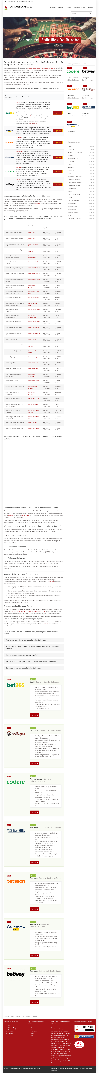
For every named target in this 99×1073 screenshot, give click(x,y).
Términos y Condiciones (72, 1069)
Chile (32, 1035)
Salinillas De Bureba (51, 682)
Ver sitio (34, 715)
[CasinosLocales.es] (19, 8)
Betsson (19, 138)
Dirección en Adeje (33, 404)
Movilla (81, 191)
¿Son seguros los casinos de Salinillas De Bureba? (23, 668)
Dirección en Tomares (34, 309)
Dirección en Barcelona (31, 233)
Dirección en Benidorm (31, 286)
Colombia (34, 1030)
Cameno (81, 197)
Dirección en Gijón (33, 369)
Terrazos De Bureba (81, 194)
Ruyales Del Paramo (81, 185)
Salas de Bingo (12, 1028)
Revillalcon (81, 149)
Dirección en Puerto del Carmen (33, 429)
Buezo (81, 146)
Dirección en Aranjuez (34, 268)
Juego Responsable (86, 1069)
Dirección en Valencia (34, 274)
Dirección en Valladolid (31, 346)
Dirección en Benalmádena (32, 316)
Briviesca (81, 170)
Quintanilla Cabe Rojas (81, 176)
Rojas (81, 173)
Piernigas (81, 161)
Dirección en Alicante (34, 279)
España (12, 1017)
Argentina (34, 1032)
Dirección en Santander (31, 375)
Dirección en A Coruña (32, 352)
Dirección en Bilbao (33, 380)
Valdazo (81, 155)
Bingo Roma (25, 515)
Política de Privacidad (57, 1069)
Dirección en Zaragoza (31, 393)
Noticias (90, 8)
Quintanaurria (81, 209)
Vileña (81, 215)
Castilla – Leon (20, 1017)
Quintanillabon (81, 203)
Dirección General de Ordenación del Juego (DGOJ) (28, 611)
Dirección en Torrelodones (32, 257)
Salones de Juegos (13, 1026)
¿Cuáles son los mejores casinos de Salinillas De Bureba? (26, 640)
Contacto (54, 1070)
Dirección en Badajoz (34, 333)
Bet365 (18, 102)
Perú (32, 1034)
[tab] (34, 640)
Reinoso (81, 164)
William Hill (19, 152)
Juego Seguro (57, 1059)
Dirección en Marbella (34, 297)
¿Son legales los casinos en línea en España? (22, 655)
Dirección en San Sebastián (32, 387)
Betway (18, 179)
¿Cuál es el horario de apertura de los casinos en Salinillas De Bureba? (31, 661)
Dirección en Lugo (33, 363)
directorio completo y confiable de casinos (41, 68)
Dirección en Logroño (34, 398)
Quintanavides (81, 206)
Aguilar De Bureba (81, 179)
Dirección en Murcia (33, 327)
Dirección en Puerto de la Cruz (33, 411)
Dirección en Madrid (33, 262)
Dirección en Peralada (31, 251)
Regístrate (58, 113)
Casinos (68, 8)
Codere (18, 167)
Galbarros (81, 167)
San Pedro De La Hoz (81, 152)
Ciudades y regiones (56, 8)
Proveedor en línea (79, 8)
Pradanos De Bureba (81, 182)
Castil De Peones (81, 200)
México (33, 1028)
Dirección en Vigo (33, 357)
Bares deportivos (13, 1030)
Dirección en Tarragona (31, 239)
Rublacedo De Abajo (81, 218)
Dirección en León (33, 339)
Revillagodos (81, 188)
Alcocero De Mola (81, 212)
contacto (46, 624)
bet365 (29, 116)
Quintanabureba (81, 158)
